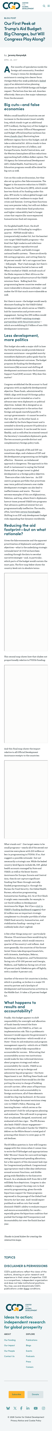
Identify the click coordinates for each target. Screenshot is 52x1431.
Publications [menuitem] (31, 1340)
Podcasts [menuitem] (30, 1356)
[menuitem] (44, 6)
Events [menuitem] (29, 1351)
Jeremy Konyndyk (17, 55)
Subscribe (16, 1394)
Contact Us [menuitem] (9, 1356)
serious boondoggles (30, 512)
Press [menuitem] (28, 1362)
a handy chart (16, 136)
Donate (35, 1394)
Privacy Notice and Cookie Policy (26, 1421)
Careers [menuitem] (29, 1367)
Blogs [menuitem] (28, 1345)
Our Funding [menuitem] (10, 1340)
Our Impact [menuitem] (9, 1345)
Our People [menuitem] (9, 1351)
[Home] (26, 5)
